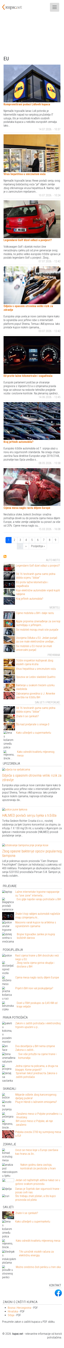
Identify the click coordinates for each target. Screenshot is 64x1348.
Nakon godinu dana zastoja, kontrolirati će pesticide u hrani (38, 1166)
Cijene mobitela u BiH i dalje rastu (35, 613)
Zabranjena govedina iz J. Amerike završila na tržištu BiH (35, 695)
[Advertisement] (32, 35)
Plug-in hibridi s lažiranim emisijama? (36, 1102)
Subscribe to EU (5, 556)
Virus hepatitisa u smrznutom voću (25, 174)
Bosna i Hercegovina (19, 1307)
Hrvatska (13, 1311)
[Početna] (14, 7)
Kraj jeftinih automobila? (18, 442)
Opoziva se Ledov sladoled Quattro (35, 677)
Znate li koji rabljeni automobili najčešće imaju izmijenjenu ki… (37, 915)
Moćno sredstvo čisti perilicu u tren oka (38, 1267)
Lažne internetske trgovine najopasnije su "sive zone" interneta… (37, 893)
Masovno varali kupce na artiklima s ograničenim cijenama (35, 924)
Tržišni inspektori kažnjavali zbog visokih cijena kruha (34, 662)
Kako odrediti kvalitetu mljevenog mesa (38, 1240)
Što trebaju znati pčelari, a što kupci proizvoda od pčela (35, 1197)
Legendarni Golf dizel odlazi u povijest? (28, 240)
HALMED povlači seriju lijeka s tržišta (29, 815)
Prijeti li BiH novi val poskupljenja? (34, 988)
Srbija (11, 1315)
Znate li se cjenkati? (27, 716)
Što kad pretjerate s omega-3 (32, 724)
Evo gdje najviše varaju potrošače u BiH (39, 899)
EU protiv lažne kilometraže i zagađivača (28, 376)
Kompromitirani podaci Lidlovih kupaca (27, 104)
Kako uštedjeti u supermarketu (33, 732)
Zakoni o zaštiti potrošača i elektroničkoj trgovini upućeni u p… (38, 1025)
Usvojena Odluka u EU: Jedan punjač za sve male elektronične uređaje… (36, 639)
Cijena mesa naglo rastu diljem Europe (27, 508)
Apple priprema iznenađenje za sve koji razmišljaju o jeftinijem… (38, 623)
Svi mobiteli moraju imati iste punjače (37, 629)
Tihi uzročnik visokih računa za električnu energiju (36, 1253)
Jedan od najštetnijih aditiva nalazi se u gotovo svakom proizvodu (37, 1182)
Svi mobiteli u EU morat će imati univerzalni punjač (34, 648)
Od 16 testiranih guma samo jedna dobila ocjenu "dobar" (35, 575)
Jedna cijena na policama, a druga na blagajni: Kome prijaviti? (36, 1067)
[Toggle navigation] (54, 7)
